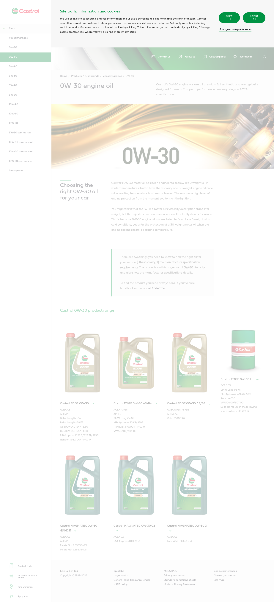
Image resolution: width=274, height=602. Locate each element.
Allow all (229, 18)
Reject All (254, 18)
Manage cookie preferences (235, 29)
